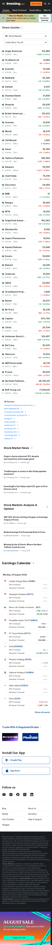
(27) (15, 415)
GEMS (32, 581)
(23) (10, 429)
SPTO (27, 633)
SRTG (30, 594)
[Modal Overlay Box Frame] (25, 928)
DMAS (34, 620)
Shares (6, 10)
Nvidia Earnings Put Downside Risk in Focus (24, 532)
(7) (8, 419)
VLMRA (29, 672)
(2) (18, 405)
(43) (10, 432)
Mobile (5, 814)
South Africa (35, 10)
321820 (24, 685)
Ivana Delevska (12, 551)
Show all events (42, 712)
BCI (38, 607)
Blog (4, 808)
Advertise (32, 814)
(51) (11, 409)
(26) (10, 435)
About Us (32, 808)
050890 (18, 646)
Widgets (5, 825)
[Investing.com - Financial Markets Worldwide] (16, 3)
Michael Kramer (12, 536)
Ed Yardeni (10, 523)
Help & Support (35, 819)
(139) (9, 422)
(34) (13, 412)
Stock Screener (19, 10)
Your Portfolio (8, 819)
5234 (17, 698)
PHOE (28, 659)
